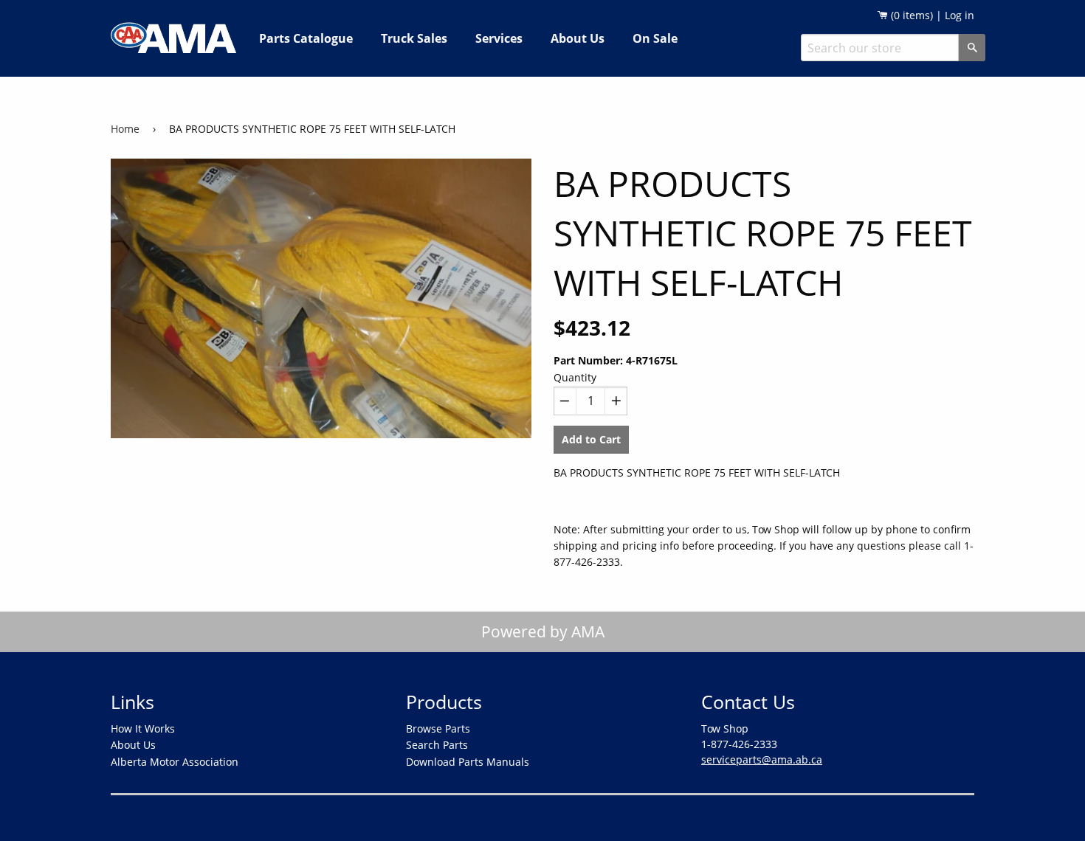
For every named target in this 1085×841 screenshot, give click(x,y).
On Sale (655, 38)
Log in (959, 15)
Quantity (575, 377)
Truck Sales (414, 38)
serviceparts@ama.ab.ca (761, 759)
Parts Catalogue (306, 38)
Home (125, 129)
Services (499, 38)
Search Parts (437, 745)
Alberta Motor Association (174, 762)
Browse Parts (438, 728)
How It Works (143, 728)
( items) (910, 15)
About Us (577, 38)
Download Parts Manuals (467, 762)
